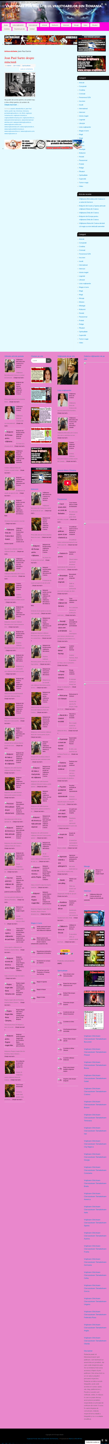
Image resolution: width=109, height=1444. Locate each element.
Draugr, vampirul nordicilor (72, 672)
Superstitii (82, 179)
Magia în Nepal (41, 989)
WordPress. (78, 1439)
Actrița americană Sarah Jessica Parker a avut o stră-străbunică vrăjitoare (44, 928)
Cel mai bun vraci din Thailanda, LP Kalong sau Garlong (43, 972)
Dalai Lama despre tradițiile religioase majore (68, 1069)
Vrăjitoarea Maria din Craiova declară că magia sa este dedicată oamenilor (20, 456)
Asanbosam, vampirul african (72, 903)
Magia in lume (84, 131)
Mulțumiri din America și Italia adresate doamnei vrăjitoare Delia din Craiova (20, 832)
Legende (82, 120)
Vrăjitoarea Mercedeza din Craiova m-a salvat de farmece (20, 363)
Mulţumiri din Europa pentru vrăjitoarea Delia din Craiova (20, 434)
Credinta (6, 29)
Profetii (81, 164)
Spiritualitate (83, 175)
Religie (81, 168)
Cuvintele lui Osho (68, 1021)
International (33, 25)
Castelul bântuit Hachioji (71, 648)
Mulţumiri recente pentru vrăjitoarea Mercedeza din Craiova (20, 481)
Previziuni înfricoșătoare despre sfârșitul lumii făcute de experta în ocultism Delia (20, 808)
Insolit (81, 105)
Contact (32, 29)
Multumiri (55, 25)
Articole (44, 25)
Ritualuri (95, 25)
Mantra (71, 1439)
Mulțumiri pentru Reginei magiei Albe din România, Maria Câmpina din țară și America (20, 1040)
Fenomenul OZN (85, 97)
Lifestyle (82, 123)
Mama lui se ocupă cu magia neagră (20, 909)
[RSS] (105, 5)
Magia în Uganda (42, 982)
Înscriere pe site (19, 29)
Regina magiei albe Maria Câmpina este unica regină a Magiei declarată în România (20, 988)
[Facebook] (102, 5)
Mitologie (82, 149)
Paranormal (83, 160)
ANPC (59, 963)
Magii (81, 134)
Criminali (82, 94)
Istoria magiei (83, 116)
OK (48, 360)
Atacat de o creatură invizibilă (72, 715)
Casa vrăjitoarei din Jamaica (73, 600)
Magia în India (41, 997)
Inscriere (82, 101)
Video (85, 25)
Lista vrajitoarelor (18, 25)
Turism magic (84, 182)
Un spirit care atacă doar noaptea (73, 811)
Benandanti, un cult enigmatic (72, 576)
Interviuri (66, 25)
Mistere (81, 145)
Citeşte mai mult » (19, 377)
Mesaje (76, 25)
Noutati (81, 157)
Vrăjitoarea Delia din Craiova (89, 213)
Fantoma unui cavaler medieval (73, 763)
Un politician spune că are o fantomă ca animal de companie (73, 530)
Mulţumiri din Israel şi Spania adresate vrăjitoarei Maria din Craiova (20, 388)
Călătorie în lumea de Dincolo (72, 927)
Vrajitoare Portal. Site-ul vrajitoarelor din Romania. (54, 5)
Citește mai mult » (37, 585)
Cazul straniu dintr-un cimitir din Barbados (73, 504)
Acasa (6, 25)
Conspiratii (82, 86)
